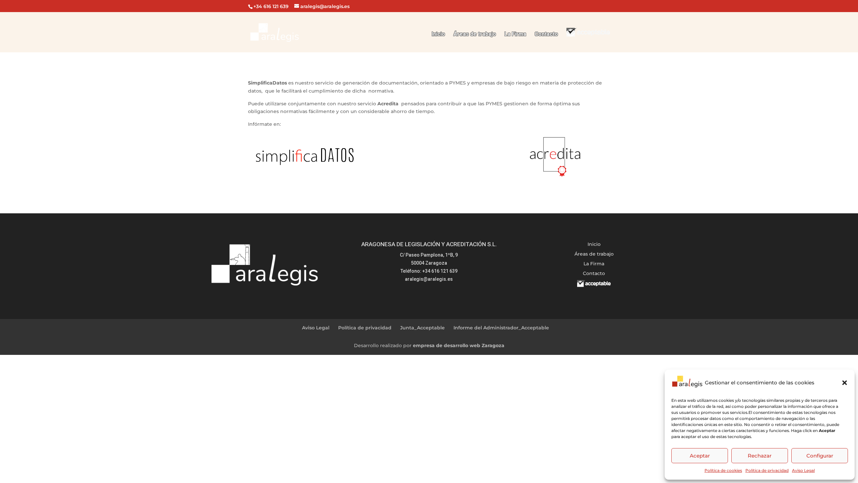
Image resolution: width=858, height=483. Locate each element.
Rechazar (760, 455)
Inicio (438, 34)
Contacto (546, 34)
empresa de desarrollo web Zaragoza (458, 345)
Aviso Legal (803, 470)
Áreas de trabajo (474, 34)
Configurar (819, 455)
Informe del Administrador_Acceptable (501, 328)
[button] (844, 382)
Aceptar (700, 455)
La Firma (515, 34)
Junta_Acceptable (422, 328)
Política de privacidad (767, 470)
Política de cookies (723, 470)
